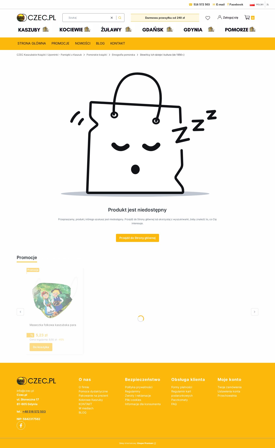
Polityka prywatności (138, 387)
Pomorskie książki (97, 54)
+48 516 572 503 (34, 411)
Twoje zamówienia (230, 387)
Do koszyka (41, 347)
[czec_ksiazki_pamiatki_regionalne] (44, 381)
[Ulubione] (208, 18)
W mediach (86, 408)
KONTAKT (85, 404)
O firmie (84, 387)
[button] (119, 17)
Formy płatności (181, 387)
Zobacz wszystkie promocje (61, 257)
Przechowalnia (227, 395)
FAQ (174, 404)
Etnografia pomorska (123, 54)
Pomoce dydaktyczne (93, 391)
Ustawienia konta (229, 391)
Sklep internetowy (136, 443)
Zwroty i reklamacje (138, 395)
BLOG (82, 412)
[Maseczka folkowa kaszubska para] (55, 296)
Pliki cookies (133, 399)
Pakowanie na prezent (93, 395)
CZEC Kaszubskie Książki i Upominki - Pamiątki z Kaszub (49, 54)
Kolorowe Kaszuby (91, 399)
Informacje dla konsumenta (143, 404)
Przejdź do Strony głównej (137, 238)
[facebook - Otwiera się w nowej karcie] (21, 425)
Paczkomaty (179, 399)
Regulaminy (132, 391)
